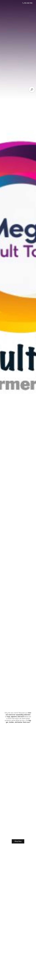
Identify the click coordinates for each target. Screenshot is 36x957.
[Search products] (31, 89)
